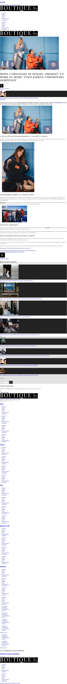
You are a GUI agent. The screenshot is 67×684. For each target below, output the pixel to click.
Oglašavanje (4, 607)
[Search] (11, 382)
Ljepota (3, 15)
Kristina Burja (14, 248)
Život (3, 17)
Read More (2, 99)
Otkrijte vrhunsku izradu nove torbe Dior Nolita (14, 252)
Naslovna (4, 13)
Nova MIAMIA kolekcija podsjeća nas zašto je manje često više (16, 280)
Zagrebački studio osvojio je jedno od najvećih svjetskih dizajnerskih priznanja (19, 365)
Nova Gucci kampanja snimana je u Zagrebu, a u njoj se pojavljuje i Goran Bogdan (18, 345)
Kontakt (3, 610)
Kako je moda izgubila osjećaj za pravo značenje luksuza (15, 316)
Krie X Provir (8, 248)
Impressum (4, 606)
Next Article (2, 252)
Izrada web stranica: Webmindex (10, 654)
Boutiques (4, 20)
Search (1, 401)
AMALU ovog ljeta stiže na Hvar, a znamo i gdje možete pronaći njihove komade (21, 298)
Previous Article (3, 250)
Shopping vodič (5, 18)
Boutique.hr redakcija (4, 88)
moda (1, 300)
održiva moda (20, 248)
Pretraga (2, 378)
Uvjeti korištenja (5, 609)
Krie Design (2, 248)
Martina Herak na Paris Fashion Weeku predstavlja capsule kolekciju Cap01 (20, 334)
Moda (3, 14)
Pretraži (2, 2)
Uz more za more (26, 248)
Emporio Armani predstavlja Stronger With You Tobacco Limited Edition (20, 250)
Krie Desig (58, 102)
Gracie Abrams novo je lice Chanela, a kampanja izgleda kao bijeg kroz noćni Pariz (19, 375)
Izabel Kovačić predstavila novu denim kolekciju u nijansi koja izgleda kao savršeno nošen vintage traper (25, 355)
